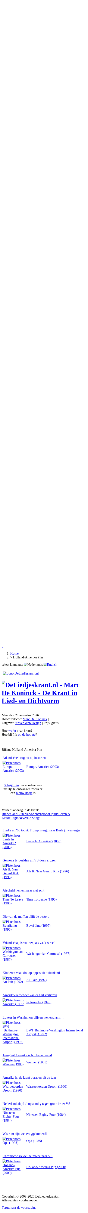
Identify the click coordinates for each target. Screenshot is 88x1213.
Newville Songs (29, 818)
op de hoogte (26, 734)
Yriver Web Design (28, 723)
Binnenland (9, 814)
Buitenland (24, 814)
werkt (12, 730)
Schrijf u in (11, 785)
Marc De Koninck (35, 719)
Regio (14, 818)
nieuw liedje (24, 793)
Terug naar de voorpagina (19, 1207)
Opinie (53, 814)
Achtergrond (40, 814)
